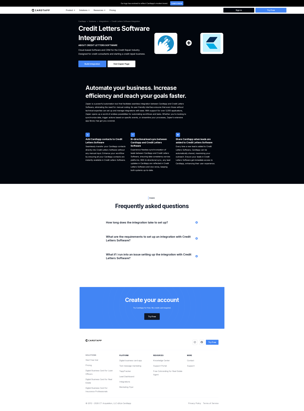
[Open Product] (74, 10)
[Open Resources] (105, 10)
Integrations (104, 21)
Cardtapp (82, 21)
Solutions (92, 21)
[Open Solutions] (89, 10)
